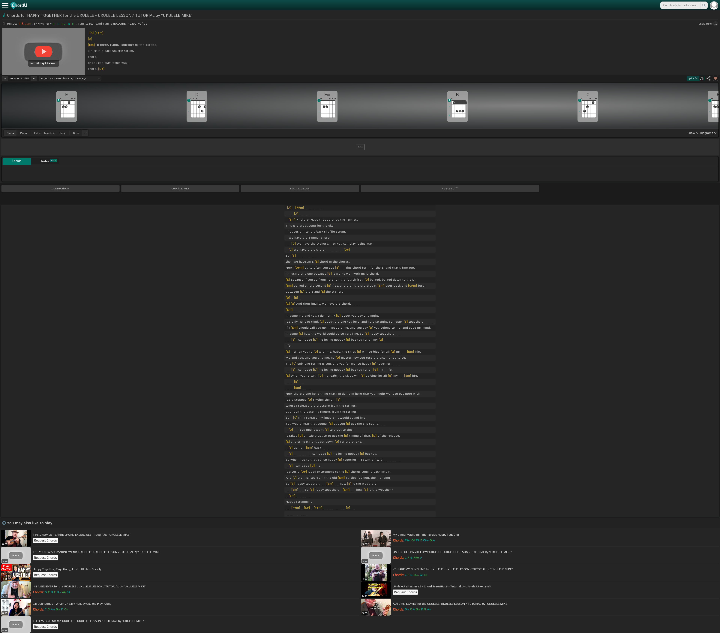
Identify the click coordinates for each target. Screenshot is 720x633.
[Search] (703, 5)
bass (76, 132)
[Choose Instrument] (85, 133)
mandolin (49, 132)
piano (23, 132)
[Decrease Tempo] (5, 78)
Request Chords (45, 540)
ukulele (36, 132)
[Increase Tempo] (34, 78)
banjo (62, 132)
